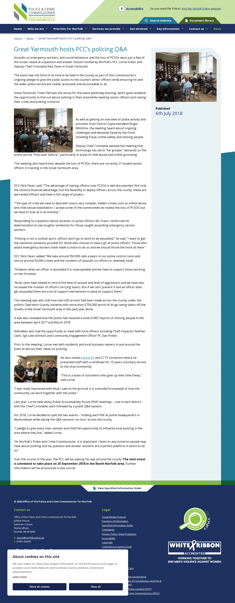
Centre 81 (87, 358)
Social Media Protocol (114, 517)
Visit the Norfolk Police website (201, 8)
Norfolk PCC (34, 12)
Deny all (96, 586)
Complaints (108, 529)
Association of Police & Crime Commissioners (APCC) (131, 593)
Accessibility (108, 538)
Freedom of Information (115, 521)
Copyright (107, 542)
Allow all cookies (40, 586)
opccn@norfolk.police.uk (30, 537)
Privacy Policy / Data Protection (119, 534)
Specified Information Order (117, 525)
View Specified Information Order (119, 488)
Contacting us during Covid (116, 546)
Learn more (20, 576)
